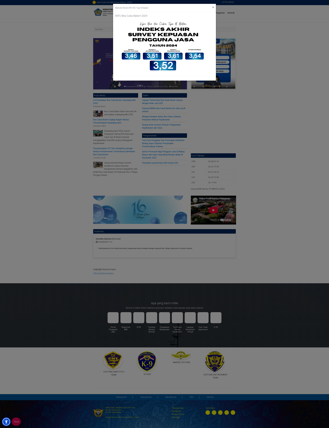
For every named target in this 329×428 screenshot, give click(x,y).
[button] (6, 421)
